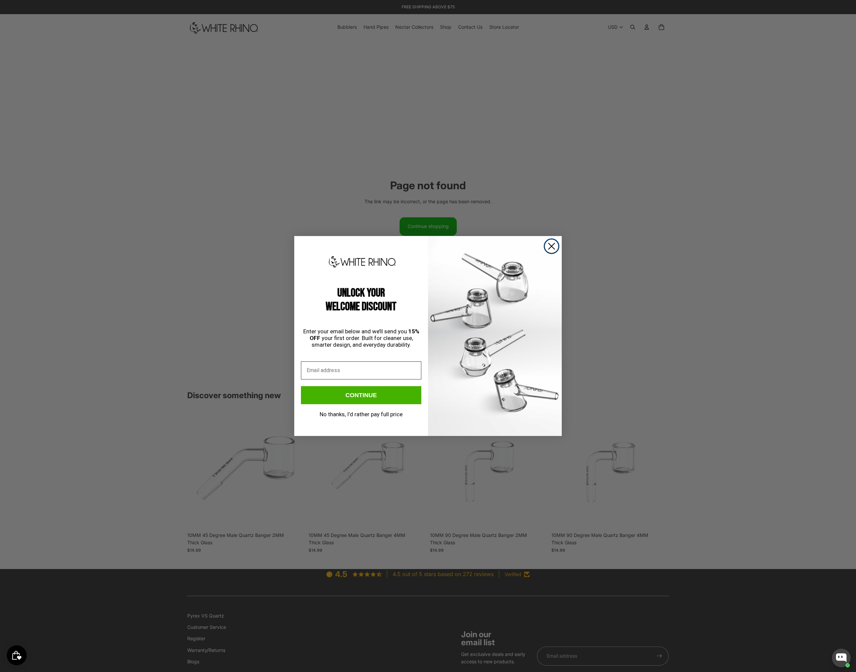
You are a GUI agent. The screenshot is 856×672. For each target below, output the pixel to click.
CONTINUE (361, 395)
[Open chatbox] (841, 658)
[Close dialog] (551, 246)
